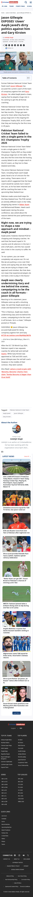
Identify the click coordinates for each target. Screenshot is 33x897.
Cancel (27, 24)
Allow (19, 24)
